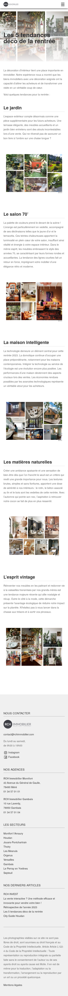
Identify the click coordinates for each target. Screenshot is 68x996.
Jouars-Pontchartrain (15, 842)
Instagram (14, 752)
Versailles (8, 859)
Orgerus (8, 855)
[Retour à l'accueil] (10, 3)
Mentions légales (12, 985)
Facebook (13, 757)
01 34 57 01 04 (11, 812)
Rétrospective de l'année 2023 (20, 907)
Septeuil (7, 873)
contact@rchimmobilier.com (18, 734)
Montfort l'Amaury (13, 833)
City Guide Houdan (13, 916)
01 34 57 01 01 (11, 791)
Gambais (8, 864)
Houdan (7, 837)
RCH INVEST (10, 894)
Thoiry (6, 846)
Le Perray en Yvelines (15, 868)
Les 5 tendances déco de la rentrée (23, 911)
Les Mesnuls (10, 851)
